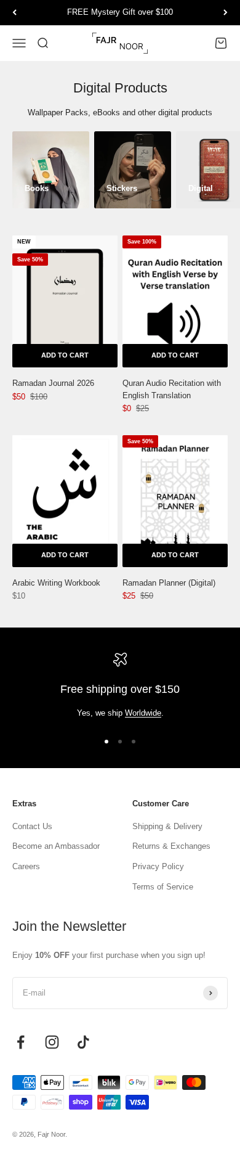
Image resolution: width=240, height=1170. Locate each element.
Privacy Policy (158, 866)
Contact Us (32, 826)
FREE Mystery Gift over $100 (120, 12)
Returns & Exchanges (171, 846)
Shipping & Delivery (167, 826)
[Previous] (14, 12)
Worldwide (143, 713)
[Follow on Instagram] (52, 1042)
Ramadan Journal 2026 (53, 383)
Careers (26, 866)
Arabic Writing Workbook (56, 582)
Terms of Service (162, 886)
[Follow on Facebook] (20, 1042)
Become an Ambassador (56, 846)
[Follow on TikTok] (83, 1042)
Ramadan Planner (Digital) (168, 582)
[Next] (225, 12)
